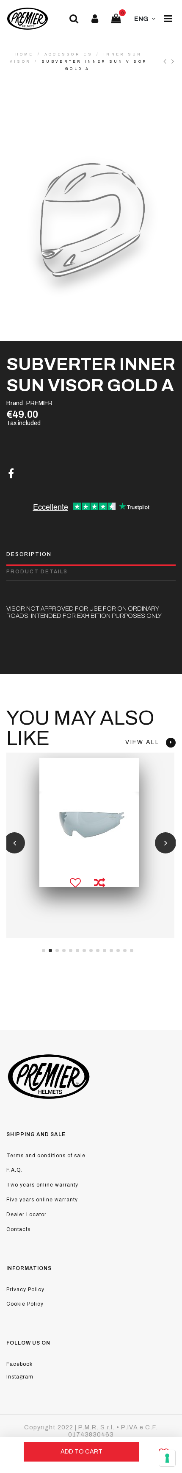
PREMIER (39, 403)
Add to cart (81, 1451)
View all (145, 742)
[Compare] (99, 883)
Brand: (15, 403)
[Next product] (173, 61)
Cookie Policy (25, 1304)
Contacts (18, 1229)
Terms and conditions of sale (45, 1156)
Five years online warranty (42, 1200)
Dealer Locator (26, 1214)
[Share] (11, 473)
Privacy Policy (25, 1289)
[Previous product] (167, 61)
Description (29, 554)
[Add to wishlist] (75, 883)
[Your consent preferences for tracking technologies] (167, 1458)
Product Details (37, 572)
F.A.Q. (14, 1170)
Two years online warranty (42, 1185)
